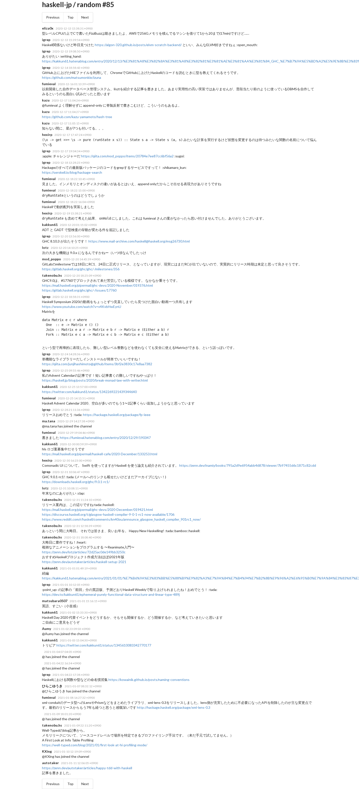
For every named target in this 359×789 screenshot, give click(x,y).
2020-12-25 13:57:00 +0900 (78, 387)
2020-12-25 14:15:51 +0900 (76, 398)
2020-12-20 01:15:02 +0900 (78, 225)
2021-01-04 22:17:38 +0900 (71, 675)
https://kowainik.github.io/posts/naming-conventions (149, 680)
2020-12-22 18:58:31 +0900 (71, 297)
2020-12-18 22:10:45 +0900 (76, 179)
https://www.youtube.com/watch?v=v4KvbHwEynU (81, 306)
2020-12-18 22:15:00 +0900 (76, 190)
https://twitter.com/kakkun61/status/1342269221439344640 (89, 392)
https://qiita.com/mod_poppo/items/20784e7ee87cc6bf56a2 (127, 156)
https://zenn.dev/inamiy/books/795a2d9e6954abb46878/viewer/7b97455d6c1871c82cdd (247, 465)
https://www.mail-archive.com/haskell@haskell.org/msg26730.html (139, 241)
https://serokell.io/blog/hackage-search (72, 172)
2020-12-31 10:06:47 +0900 (71, 472)
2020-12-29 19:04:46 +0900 (76, 433)
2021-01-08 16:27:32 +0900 (76, 697)
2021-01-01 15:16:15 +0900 (88, 601)
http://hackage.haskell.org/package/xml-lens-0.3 (173, 707)
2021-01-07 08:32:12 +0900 (83, 686)
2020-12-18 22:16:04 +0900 (76, 202)
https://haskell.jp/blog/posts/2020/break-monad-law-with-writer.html (95, 380)
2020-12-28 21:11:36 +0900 (71, 410)
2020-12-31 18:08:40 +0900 (82, 537)
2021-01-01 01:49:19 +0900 (78, 568)
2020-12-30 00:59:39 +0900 (78, 444)
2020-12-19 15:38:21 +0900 (72, 213)
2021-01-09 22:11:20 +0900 (82, 725)
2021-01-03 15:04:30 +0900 (78, 640)
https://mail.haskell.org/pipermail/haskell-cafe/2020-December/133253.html (99, 454)
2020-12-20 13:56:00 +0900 (71, 236)
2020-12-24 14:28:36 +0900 (71, 354)
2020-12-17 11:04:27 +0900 (70, 112)
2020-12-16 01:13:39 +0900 (76, 84)
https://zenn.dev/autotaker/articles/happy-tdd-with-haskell (87, 768)
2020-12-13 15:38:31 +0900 (74, 28)
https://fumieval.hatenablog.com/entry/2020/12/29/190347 (105, 437)
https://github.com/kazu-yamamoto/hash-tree (77, 117)
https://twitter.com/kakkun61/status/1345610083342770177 (103, 645)
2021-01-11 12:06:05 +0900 (79, 763)
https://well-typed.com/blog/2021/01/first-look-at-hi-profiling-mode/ (94, 745)
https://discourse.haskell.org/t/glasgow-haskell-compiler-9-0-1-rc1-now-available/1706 (108, 514)
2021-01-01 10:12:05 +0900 (71, 585)
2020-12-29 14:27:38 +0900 (75, 421)
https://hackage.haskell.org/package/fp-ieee (116, 415)
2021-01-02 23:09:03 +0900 (71, 629)
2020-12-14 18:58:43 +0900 (71, 68)
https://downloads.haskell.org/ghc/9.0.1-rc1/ (76, 482)
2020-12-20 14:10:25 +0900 (69, 248)
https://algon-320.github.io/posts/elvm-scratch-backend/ (138, 45)
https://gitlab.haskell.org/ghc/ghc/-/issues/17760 (79, 290)
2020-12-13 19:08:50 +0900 (71, 51)
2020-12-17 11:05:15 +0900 (70, 123)
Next (85, 17)
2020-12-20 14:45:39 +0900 (81, 259)
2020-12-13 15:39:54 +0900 (71, 40)
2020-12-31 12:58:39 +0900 (82, 526)
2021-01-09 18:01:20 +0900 (62, 714)
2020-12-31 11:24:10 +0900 (82, 500)
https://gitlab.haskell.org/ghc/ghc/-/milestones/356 (80, 269)
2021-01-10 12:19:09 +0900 (72, 751)
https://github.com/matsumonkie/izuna (71, 77)
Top (70, 17)
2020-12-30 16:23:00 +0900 (72, 460)
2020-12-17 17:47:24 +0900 (72, 135)
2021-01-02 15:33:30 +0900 (78, 612)
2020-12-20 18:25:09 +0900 (82, 275)
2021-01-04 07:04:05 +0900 (62, 652)
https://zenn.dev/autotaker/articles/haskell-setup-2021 (84, 562)
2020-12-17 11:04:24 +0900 (70, 100)
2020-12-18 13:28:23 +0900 (71, 162)
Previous (53, 17)
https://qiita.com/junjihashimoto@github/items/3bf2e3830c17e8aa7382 (97, 364)
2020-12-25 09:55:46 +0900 (71, 370)
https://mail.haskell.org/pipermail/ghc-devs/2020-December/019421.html (97, 509)
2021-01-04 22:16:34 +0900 (62, 663)
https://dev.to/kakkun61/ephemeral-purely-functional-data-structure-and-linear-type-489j (111, 594)
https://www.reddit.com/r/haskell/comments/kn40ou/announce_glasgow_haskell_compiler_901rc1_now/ (121, 519)
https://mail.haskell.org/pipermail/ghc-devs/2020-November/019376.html (97, 285)
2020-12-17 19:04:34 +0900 (71, 151)
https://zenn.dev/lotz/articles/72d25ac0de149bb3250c (84, 552)
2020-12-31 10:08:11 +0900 (69, 488)
